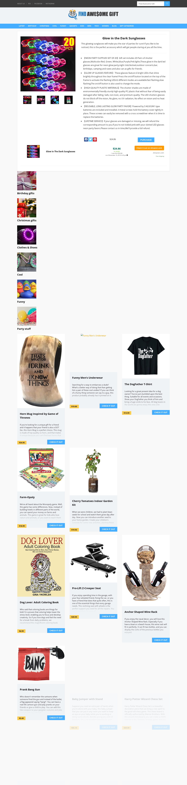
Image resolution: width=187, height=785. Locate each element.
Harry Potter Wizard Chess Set (144, 699)
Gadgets (73, 26)
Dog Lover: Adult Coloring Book (39, 602)
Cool (54, 26)
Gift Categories (127, 26)
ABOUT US (21, 4)
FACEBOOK (38, 4)
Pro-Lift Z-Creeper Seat (86, 588)
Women (105, 26)
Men (89, 26)
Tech (97, 26)
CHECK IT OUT (56, 442)
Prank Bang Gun (30, 689)
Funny (63, 26)
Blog (114, 26)
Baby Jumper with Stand (87, 723)
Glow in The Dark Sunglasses (60, 151)
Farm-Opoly (27, 497)
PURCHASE (146, 139)
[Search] (167, 3)
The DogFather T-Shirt (138, 384)
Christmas (44, 26)
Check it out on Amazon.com (149, 148)
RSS (29, 4)
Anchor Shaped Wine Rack (141, 612)
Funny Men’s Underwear (87, 377)
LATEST (22, 26)
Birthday (32, 26)
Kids (82, 26)
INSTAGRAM (50, 4)
